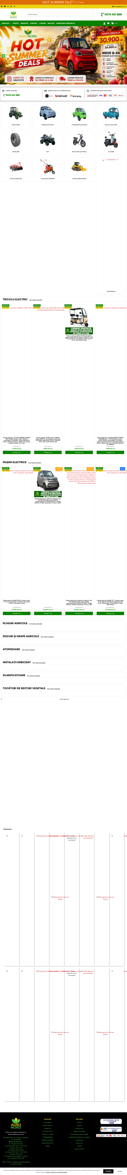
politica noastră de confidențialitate (56, 1172)
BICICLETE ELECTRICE (79, 152)
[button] (6, 23)
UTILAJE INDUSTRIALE (79, 178)
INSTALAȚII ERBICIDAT (17, 662)
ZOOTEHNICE (111, 291)
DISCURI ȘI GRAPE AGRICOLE (21, 636)
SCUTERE (111, 152)
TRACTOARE (16, 125)
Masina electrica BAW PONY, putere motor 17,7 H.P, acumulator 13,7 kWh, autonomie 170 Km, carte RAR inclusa (16, 602)
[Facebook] (1, 6)
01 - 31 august (79, 2)
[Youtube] (5, 6)
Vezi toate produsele (35, 300)
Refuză (120, 1171)
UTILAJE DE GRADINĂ (48, 178)
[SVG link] (111, 1121)
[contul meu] (104, 23)
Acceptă (108, 1171)
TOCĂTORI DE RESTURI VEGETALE (24, 688)
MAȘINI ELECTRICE (48, 125)
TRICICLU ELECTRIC (111, 125)
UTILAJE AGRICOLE (16, 178)
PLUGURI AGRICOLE (15, 623)
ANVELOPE (15, 152)
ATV (47, 152)
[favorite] (108, 23)
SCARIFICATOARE (14, 675)
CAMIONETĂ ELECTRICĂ (79, 125)
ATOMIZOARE (11, 649)
